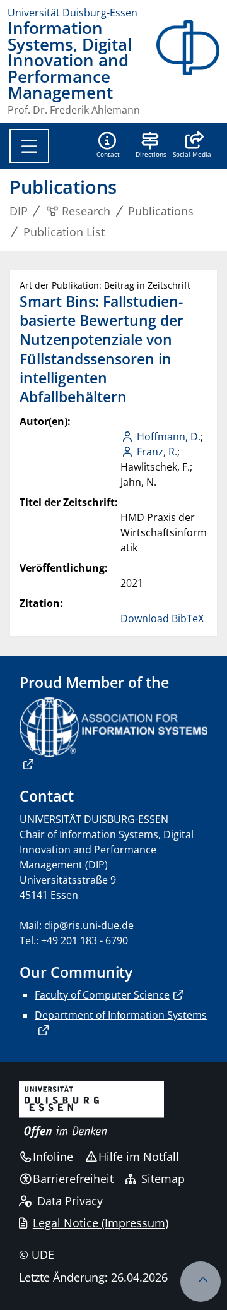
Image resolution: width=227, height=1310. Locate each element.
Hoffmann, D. (169, 436)
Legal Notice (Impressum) (100, 1222)
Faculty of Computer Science (102, 995)
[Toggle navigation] (29, 146)
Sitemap (163, 1178)
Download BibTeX (162, 618)
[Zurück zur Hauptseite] (187, 67)
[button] (192, 146)
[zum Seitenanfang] (200, 1281)
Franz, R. (157, 452)
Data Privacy (70, 1200)
